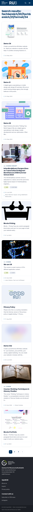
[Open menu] (29, 3)
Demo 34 (7, 43)
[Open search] (25, 3)
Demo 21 (7, 82)
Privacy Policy (9, 307)
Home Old (8, 346)
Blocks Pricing (9, 223)
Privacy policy (6, 489)
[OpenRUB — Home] (9, 2)
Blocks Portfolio (10, 432)
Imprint (4, 486)
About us (4, 483)
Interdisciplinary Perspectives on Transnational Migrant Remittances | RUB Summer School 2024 (16, 171)
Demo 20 (7, 123)
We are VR (8, 264)
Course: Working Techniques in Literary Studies (16, 390)
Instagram (4, 500)
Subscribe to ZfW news (8, 497)
